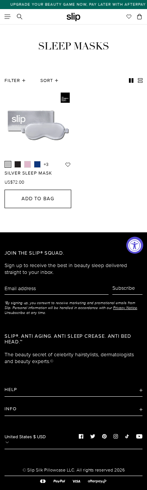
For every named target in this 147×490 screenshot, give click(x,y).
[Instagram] (116, 436)
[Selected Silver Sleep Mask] (8, 164)
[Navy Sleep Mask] (37, 164)
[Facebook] (81, 436)
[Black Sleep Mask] (17, 164)
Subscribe (123, 288)
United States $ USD (25, 437)
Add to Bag (37, 199)
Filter (12, 80)
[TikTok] (127, 436)
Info (11, 409)
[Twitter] (92, 436)
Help (11, 390)
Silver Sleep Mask (28, 173)
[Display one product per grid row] (140, 80)
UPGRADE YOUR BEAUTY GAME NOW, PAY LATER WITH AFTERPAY (75, 4)
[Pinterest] (104, 436)
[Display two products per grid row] (131, 80)
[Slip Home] (73, 17)
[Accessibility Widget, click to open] (134, 245)
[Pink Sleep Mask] (27, 164)
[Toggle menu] (7, 16)
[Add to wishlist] (67, 164)
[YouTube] (139, 436)
